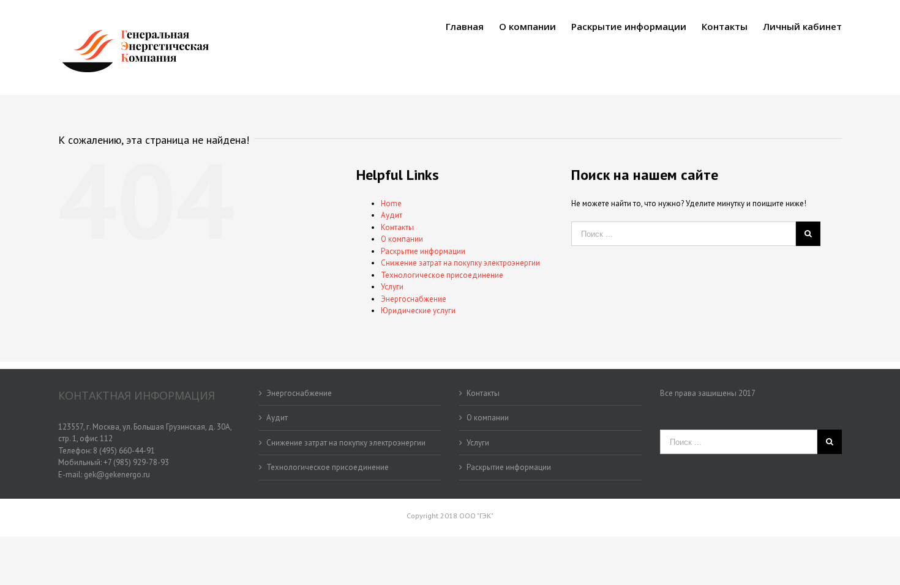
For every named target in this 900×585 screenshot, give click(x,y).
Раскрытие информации (423, 251)
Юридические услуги (418, 310)
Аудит (391, 215)
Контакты (397, 227)
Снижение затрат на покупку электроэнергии (460, 263)
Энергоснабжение (413, 299)
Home (391, 203)
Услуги (392, 286)
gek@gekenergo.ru (117, 474)
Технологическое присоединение (442, 275)
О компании (402, 239)
